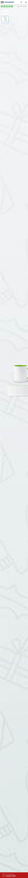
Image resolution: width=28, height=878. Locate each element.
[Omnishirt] (9, 2)
